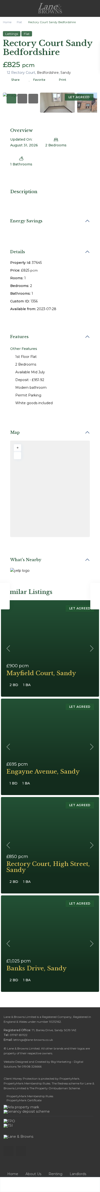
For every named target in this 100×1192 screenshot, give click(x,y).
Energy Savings (26, 220)
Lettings (11, 34)
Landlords (78, 1174)
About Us (33, 1174)
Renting (55, 1174)
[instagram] (21, 1151)
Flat (19, 22)
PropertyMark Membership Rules (30, 1096)
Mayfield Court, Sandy (41, 673)
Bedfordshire (48, 72)
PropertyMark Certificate (24, 1100)
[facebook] (9, 1151)
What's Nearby (25, 559)
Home (7, 22)
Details (17, 251)
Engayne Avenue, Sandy (43, 771)
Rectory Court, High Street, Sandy (48, 866)
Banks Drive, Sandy (36, 968)
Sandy (65, 72)
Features (19, 336)
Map (15, 432)
